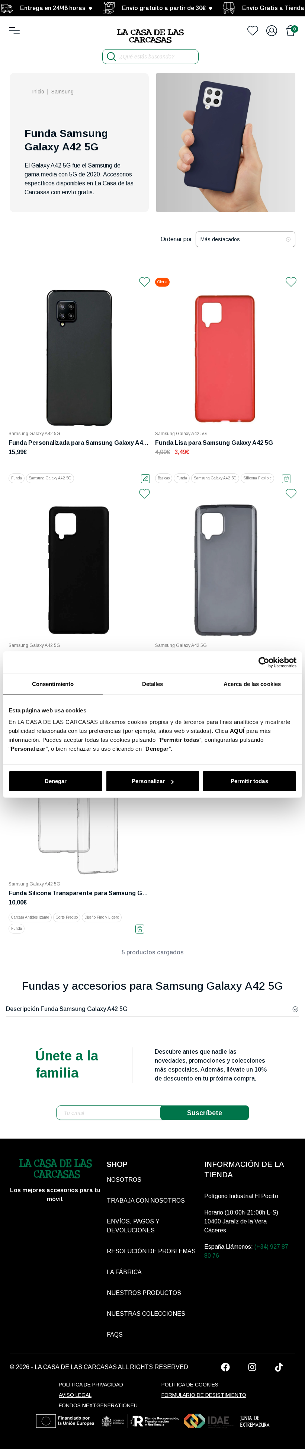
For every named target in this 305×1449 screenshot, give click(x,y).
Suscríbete (204, 1113)
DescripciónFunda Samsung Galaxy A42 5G (67, 1009)
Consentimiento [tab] (53, 683)
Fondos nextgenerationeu (98, 1405)
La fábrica (124, 1272)
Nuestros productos (144, 1293)
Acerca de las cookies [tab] (252, 683)
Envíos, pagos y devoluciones (133, 1225)
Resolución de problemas (151, 1251)
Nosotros (124, 1180)
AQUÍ (237, 731)
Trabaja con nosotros (146, 1200)
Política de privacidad (91, 1385)
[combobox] (245, 239)
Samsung (62, 92)
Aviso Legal (75, 1395)
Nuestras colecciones (146, 1314)
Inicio (38, 92)
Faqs (115, 1334)
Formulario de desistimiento (203, 1395)
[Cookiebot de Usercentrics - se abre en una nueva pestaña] (263, 662)
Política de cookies (189, 1385)
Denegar (56, 781)
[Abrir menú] (14, 30)
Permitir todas (249, 781)
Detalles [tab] (152, 683)
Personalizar (148, 781)
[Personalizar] (145, 478)
